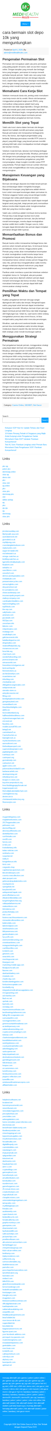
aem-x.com (7, 1167)
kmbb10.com (7, 951)
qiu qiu (5, 508)
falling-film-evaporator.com (13, 1015)
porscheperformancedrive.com (14, 1270)
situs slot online (35, 1400)
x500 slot (13, 1386)
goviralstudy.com (9, 760)
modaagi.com (7, 632)
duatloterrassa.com (10, 1264)
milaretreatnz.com (9, 629)
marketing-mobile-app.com (13, 965)
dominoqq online (9, 472)
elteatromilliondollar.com (12, 898)
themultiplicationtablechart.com (14, 791)
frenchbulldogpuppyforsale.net (14, 785)
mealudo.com (7, 976)
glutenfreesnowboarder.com (13, 1284)
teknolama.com (8, 909)
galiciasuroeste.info (10, 637)
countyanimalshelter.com (12, 1046)
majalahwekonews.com (12, 820)
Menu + (25, 24)
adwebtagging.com (10, 1049)
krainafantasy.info (9, 847)
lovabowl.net (7, 1102)
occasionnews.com (10, 1068)
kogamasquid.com (9, 788)
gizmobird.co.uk (8, 539)
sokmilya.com (8, 1357)
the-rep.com (7, 609)
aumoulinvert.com (9, 743)
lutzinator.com (8, 1276)
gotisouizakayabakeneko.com (14, 881)
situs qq (5, 474)
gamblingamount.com (11, 1060)
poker (30, 1378)
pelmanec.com (8, 825)
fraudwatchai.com (9, 1164)
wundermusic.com (9, 1183)
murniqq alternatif (33, 1406)
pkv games (22, 1378)
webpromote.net (8, 687)
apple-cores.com (9, 766)
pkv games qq (8, 1381)
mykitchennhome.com (11, 741)
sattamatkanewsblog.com (12, 1029)
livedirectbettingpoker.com (13, 982)
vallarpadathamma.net (11, 903)
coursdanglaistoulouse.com (13, 545)
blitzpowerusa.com (10, 931)
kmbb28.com (7, 1351)
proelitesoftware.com (10, 1239)
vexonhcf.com (8, 573)
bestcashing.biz (8, 668)
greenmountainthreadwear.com (14, 1023)
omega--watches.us (10, 556)
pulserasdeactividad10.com (13, 769)
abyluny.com (7, 1359)
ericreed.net (7, 721)
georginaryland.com (10, 701)
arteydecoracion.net (10, 693)
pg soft (27, 1383)
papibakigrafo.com (9, 752)
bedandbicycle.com (10, 1217)
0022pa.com (7, 620)
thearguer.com (8, 962)
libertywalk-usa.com (10, 534)
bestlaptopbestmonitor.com (13, 699)
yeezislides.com (9, 1116)
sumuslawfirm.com (10, 1018)
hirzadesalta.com (9, 1142)
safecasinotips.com (10, 1234)
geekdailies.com (9, 1345)
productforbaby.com (10, 912)
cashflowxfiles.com (10, 948)
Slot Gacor (37, 405)
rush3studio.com (9, 836)
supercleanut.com (9, 1214)
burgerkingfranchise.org (12, 901)
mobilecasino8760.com (11, 727)
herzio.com (7, 842)
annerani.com (7, 615)
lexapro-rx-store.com (10, 780)
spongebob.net (8, 887)
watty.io (5, 859)
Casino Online (18, 405)
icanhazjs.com (8, 754)
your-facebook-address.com (13, 1334)
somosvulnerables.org (11, 1262)
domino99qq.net (8, 828)
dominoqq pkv (8, 494)
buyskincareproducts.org (12, 782)
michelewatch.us (9, 553)
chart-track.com (8, 654)
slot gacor (40, 1386)
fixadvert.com (7, 565)
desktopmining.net (9, 774)
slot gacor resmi (23, 1411)
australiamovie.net (9, 537)
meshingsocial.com (10, 959)
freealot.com (7, 1209)
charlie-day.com (8, 979)
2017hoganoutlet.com (11, 822)
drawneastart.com (9, 1228)
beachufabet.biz (8, 1317)
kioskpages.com (9, 1292)
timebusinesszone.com (11, 1074)
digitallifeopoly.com (10, 1144)
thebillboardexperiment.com (13, 1315)
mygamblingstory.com (11, 817)
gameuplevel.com (9, 1172)
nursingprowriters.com (11, 1021)
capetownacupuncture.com (13, 870)
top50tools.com (8, 607)
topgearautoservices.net (12, 1329)
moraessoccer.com (10, 648)
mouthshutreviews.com (11, 1139)
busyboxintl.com (9, 889)
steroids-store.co (9, 690)
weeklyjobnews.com (10, 1043)
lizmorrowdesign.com (11, 1287)
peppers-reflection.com (11, 1076)
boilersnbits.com (9, 923)
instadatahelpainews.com (12, 1343)
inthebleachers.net (9, 777)
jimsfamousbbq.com (10, 531)
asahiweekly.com (9, 1211)
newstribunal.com (9, 1108)
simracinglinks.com (10, 584)
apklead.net (7, 1365)
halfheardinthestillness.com (13, 715)
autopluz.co (7, 567)
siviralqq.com (7, 1007)
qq (3, 502)
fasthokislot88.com (10, 1231)
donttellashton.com (10, 834)
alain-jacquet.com (9, 878)
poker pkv (6, 469)
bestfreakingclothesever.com (14, 1012)
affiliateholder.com (9, 1085)
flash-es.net (7, 998)
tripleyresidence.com (10, 1256)
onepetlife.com (8, 1312)
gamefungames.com (10, 1186)
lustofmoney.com (9, 1071)
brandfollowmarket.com (11, 1040)
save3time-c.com (9, 570)
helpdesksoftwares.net (11, 1100)
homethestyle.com (9, 1175)
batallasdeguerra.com (11, 640)
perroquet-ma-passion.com (13, 1337)
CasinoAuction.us (9, 735)
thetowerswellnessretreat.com (14, 1301)
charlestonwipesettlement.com (14, 1037)
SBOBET (28, 405)
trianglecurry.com (9, 1295)
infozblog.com (8, 679)
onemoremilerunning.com (12, 940)
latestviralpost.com (10, 926)
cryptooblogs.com (9, 1169)
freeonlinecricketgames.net (13, 665)
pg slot (5, 1386)
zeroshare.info (8, 623)
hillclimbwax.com (9, 1063)
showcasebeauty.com (11, 592)
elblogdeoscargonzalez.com (13, 685)
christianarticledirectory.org (13, 799)
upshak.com (7, 1001)
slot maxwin (34, 1389)
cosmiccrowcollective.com (13, 875)
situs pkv (6, 491)
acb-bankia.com (8, 996)
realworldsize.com (9, 906)
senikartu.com (8, 853)
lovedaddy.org (8, 987)
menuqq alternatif (9, 1378)
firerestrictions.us (9, 671)
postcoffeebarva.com (11, 895)
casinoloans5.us (9, 732)
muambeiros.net (9, 676)
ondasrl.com (7, 1278)
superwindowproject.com (12, 749)
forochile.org (7, 651)
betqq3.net (6, 729)
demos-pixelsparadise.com (13, 576)
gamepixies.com (9, 1225)
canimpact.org (8, 757)
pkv (3, 480)
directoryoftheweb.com (11, 831)
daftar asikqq (7, 500)
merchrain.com (8, 1348)
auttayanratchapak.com (12, 892)
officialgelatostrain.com (11, 1304)
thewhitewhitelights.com (12, 707)
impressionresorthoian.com (13, 1009)
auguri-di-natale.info (10, 551)
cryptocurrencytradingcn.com (14, 1032)
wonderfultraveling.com (11, 657)
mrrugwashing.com (10, 993)
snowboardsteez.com (11, 942)
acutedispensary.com (11, 1026)
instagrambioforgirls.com (12, 945)
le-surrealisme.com (10, 590)
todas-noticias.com (10, 850)
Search (5, 416)
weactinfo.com (8, 956)
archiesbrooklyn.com (10, 674)
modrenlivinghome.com (11, 1340)
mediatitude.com (9, 579)
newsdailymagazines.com (13, 1111)
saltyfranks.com (8, 612)
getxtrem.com (8, 954)
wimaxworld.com (9, 662)
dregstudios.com (9, 643)
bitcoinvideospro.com (11, 873)
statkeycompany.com (11, 598)
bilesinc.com (7, 626)
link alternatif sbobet (25, 1403)
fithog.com (6, 696)
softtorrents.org (8, 1259)
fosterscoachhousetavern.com (14, 917)
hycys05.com (7, 937)
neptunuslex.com (9, 548)
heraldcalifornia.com (10, 1220)
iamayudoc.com (8, 1203)
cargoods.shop (8, 867)
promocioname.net (10, 660)
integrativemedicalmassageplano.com (17, 990)
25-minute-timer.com (10, 1189)
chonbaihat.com (8, 682)
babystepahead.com (10, 1054)
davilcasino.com (9, 1161)
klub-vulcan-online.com (11, 1250)
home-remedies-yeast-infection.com (17, 1122)
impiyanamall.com (9, 1153)
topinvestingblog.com (11, 604)
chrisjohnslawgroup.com (12, 1248)
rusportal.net (7, 856)
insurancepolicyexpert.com (13, 595)
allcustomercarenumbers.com (14, 1242)
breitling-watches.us (10, 559)
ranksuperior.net (8, 1051)
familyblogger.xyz (9, 1245)
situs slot (6, 483)
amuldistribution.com (10, 1178)
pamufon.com (8, 1267)
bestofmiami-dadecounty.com (14, 1128)
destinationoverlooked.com (13, 1057)
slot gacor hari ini (39, 1383)
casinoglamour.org (9, 794)
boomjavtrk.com (9, 1362)
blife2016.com (8, 1281)
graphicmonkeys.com (11, 1222)
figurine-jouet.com (9, 1331)
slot (3, 497)
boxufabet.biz (7, 1326)
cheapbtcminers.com (11, 1197)
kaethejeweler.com (10, 1306)
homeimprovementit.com (12, 1105)
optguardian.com (9, 1155)
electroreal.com (8, 1125)
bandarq (27, 1392)
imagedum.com (8, 1298)
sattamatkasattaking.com (12, 1309)
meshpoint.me (8, 884)
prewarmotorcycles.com (12, 581)
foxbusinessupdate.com (12, 984)
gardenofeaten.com (10, 934)
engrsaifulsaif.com (9, 1195)
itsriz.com (6, 864)
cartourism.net (8, 763)
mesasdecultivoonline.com (13, 920)
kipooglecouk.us (9, 738)
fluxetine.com (7, 724)
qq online (6, 486)
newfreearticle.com (10, 929)
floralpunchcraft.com (10, 968)
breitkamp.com (8, 1253)
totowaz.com (7, 1035)
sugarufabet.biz (8, 1323)
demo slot (6, 477)
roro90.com (7, 839)
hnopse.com (7, 1065)
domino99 (6, 1397)
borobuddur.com (9, 1181)
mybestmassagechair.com (13, 718)
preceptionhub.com (10, 1114)
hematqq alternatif (9, 1409)
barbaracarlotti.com (10, 771)
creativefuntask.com (10, 1192)
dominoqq (6, 514)
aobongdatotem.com (10, 1119)
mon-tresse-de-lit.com (11, 1320)
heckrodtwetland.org (10, 713)
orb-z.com (6, 914)
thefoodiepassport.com (11, 746)
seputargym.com (9, 1150)
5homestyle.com (9, 802)
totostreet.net (7, 1158)
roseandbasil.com (9, 704)
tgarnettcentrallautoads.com (13, 562)
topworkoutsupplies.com (12, 1136)
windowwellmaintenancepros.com (16, 1082)
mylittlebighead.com (10, 1206)
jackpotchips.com (9, 1236)
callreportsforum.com (11, 1354)
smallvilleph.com (9, 634)
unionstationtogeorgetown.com (14, 1200)
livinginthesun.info (9, 861)
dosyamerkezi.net (9, 587)
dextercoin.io (7, 796)
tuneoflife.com (8, 1079)
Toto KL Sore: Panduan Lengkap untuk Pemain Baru (26, 445)
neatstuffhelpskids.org (11, 646)
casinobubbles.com (10, 1147)
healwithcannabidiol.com (12, 1289)
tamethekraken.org (10, 1273)
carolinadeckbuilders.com (12, 601)
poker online (39, 1378)
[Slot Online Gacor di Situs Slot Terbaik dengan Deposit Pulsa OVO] (25, 18)
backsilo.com (7, 1004)
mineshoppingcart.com (11, 1133)
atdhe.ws (6, 710)
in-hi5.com (6, 845)
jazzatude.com (8, 618)
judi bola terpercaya (17, 1406)
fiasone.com (7, 970)
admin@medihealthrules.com (15, 53)
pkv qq (5, 466)
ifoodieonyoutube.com (11, 1130)
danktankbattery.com (10, 973)
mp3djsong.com (8, 542)
